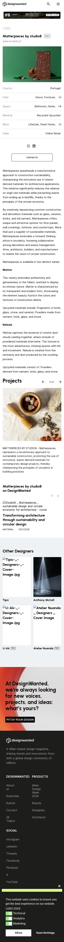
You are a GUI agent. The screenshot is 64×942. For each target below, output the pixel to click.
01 (50, 381)
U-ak (6, 648)
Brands (36, 803)
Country (7, 88)
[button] (9, 913)
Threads (11, 853)
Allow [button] (18, 932)
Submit (10, 803)
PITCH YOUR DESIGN (20, 719)
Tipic (6, 600)
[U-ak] (17, 625)
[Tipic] (17, 577)
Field (5, 97)
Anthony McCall (43, 600)
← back (6, 28)
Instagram (12, 839)
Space (6, 106)
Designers (38, 810)
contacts (32, 157)
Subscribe (12, 796)
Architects (39, 817)
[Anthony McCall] (47, 577)
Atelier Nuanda (43, 648)
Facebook (13, 860)
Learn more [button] (13, 908)
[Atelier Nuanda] (47, 625)
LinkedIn (11, 846)
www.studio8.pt (12, 41)
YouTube (12, 882)
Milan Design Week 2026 (36, 791)
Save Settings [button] (45, 932)
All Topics (10, 819)
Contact (11, 810)
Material (7, 115)
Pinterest (12, 867)
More (6, 124)
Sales (6, 133)
